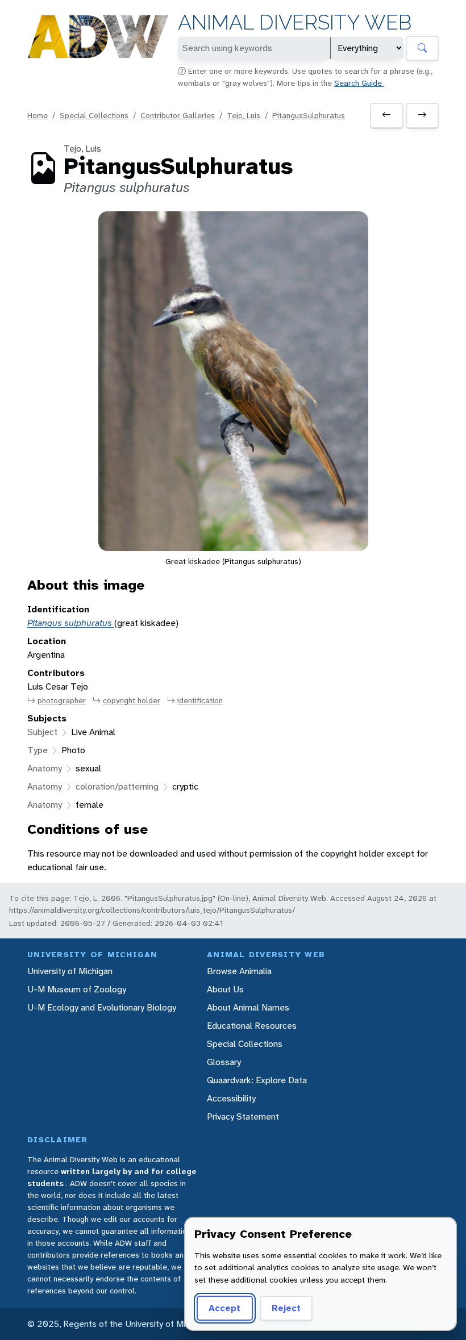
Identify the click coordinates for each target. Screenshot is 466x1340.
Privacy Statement (243, 1116)
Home (37, 115)
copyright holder (131, 700)
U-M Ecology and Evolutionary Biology (101, 1007)
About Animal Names (248, 1007)
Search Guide (359, 83)
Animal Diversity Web (294, 22)
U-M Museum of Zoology (76, 989)
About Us (225, 989)
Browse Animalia (239, 971)
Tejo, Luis (243, 115)
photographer (62, 700)
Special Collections (94, 115)
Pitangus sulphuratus (70, 623)
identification (200, 700)
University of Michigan (70, 971)
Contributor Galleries (177, 115)
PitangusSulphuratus (308, 115)
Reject (286, 1308)
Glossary (224, 1062)
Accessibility (231, 1098)
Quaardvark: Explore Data (257, 1080)
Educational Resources (252, 1026)
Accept (224, 1308)
